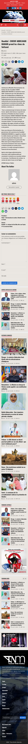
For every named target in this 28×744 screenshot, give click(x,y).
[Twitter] (10, 8)
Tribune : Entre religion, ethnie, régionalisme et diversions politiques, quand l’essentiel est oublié (5, 297)
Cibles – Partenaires (12, 5)
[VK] (15, 8)
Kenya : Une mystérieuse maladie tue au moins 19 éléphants (13, 468)
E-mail (3, 270)
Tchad (3, 681)
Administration (5, 708)
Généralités (5, 690)
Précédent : (13, 217)
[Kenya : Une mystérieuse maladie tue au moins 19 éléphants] (14, 456)
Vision (23, 3)
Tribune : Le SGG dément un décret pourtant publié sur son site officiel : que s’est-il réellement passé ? (13, 441)
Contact (21, 5)
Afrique (4, 687)
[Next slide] (26, 579)
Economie (4, 693)
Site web (3, 276)
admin (5, 51)
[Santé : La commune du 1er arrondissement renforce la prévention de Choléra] (14, 482)
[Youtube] (18, 8)
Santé (3, 696)
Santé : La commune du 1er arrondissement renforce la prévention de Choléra (13, 494)
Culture (4, 702)
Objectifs (18, 3)
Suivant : (13, 224)
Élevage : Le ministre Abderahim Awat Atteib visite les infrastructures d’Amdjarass (5, 306)
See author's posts (14, 187)
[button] (2, 24)
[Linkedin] (13, 8)
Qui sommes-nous (9, 3)
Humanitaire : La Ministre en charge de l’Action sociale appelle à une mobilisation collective (5, 316)
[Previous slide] (23, 579)
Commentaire (5, 243)
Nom (3, 264)
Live (25, 25)
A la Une (4, 684)
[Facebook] (8, 8)
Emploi (3, 699)
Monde (3, 705)
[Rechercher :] (11, 717)
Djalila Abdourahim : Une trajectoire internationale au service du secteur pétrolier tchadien (5, 326)
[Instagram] (20, 8)
